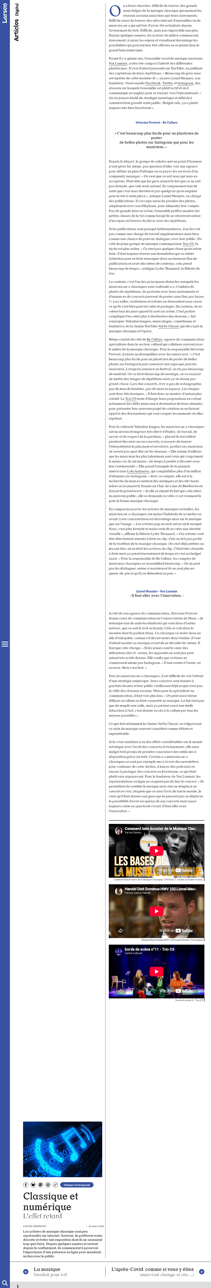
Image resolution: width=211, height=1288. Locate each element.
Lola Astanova (138, 471)
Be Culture (154, 339)
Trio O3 (188, 244)
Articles (16, 30)
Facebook (153, 83)
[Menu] (5, 644)
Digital (16, 9)
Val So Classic (168, 326)
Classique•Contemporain (77, 1184)
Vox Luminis (118, 63)
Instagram (185, 83)
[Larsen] (5, 13)
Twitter (167, 83)
